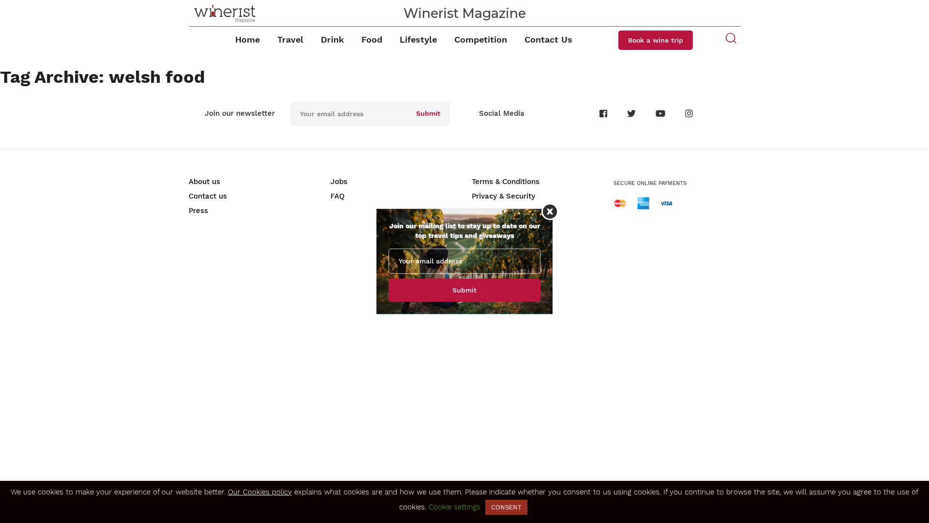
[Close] (549, 211)
